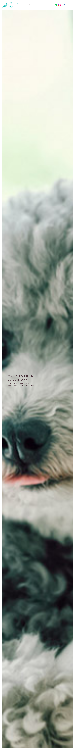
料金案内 (29, 5)
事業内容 (23, 5)
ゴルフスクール (69, 5)
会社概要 (36, 5)
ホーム (17, 5)
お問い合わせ (48, 5)
